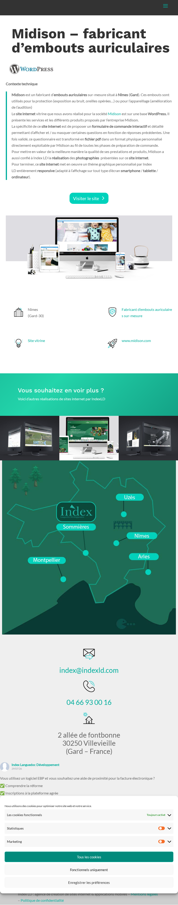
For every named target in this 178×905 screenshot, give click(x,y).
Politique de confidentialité (42, 900)
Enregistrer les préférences (89, 882)
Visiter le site (86, 198)
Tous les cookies (89, 857)
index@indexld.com (89, 670)
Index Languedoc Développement (35, 765)
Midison (115, 113)
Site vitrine (36, 340)
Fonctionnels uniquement (89, 870)
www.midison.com (136, 340)
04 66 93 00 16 (89, 702)
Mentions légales (144, 894)
